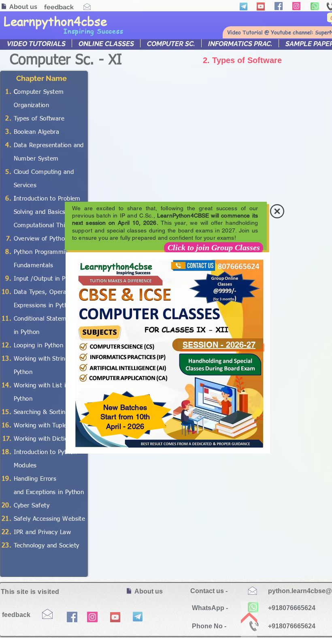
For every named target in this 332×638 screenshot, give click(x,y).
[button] (277, 211)
